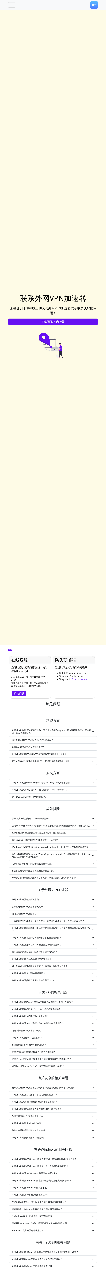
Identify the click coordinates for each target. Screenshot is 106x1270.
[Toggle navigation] (11, 5)
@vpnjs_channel (79, 679)
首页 (10, 649)
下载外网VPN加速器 (53, 321)
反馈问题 (19, 693)
